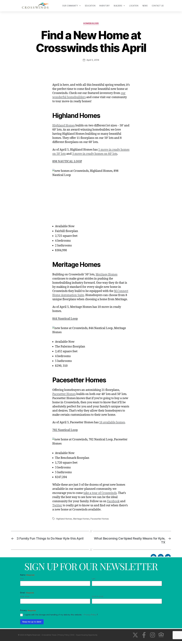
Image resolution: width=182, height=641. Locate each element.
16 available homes (112, 422)
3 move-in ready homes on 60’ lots (94, 154)
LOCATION (133, 6)
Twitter (57, 505)
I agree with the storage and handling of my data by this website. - (61, 615)
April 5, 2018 (92, 60)
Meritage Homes (106, 274)
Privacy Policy (90, 615)
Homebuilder (91, 23)
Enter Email (24, 596)
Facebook (113, 501)
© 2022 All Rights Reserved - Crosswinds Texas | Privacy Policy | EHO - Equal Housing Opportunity (57, 635)
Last (93, 578)
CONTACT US (158, 6)
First (22, 578)
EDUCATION (90, 6)
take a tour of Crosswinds (100, 493)
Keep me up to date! (31, 622)
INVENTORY (104, 6)
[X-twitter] (135, 635)
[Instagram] (152, 635)
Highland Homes (63, 125)
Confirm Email (97, 596)
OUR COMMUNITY (70, 6)
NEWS (145, 6)
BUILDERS (118, 6)
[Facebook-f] (144, 635)
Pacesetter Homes (64, 394)
